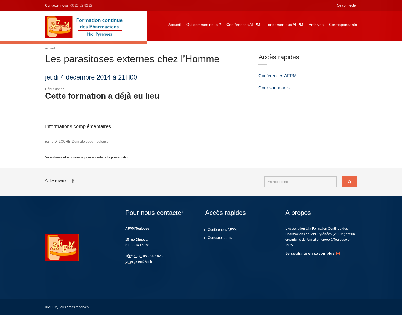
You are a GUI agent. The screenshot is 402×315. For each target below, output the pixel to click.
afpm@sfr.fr (143, 261)
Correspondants (343, 24)
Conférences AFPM (243, 24)
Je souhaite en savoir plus (310, 253)
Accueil (174, 24)
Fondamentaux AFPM (284, 24)
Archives (316, 24)
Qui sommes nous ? (203, 24)
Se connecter (347, 5)
